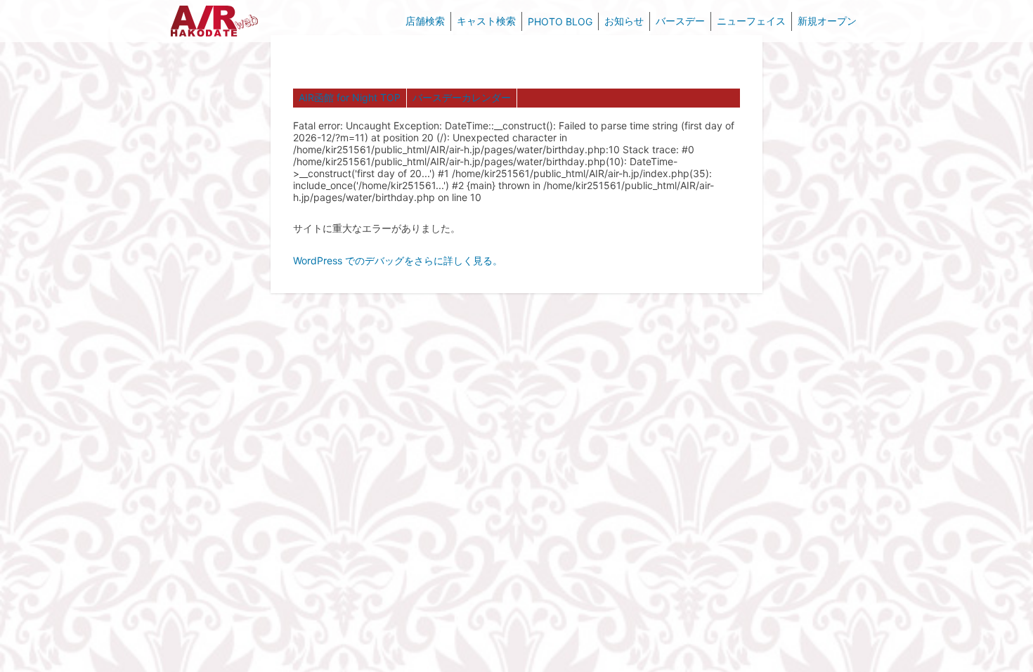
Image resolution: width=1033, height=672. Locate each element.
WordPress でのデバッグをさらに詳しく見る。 (397, 260)
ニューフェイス (751, 21)
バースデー (680, 21)
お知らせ (624, 21)
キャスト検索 (486, 21)
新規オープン (827, 21)
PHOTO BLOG (560, 21)
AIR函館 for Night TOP (350, 97)
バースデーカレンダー (461, 97)
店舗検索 (425, 21)
